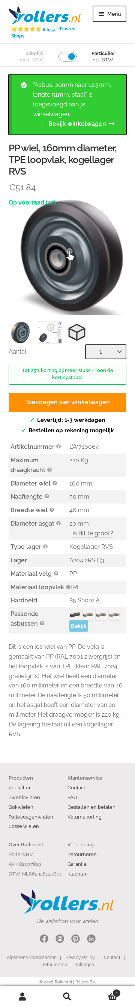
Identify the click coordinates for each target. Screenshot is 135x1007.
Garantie (77, 864)
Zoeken (67, 996)
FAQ (72, 797)
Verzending (81, 844)
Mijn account (22, 996)
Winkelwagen (103, 991)
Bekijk (79, 626)
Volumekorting (85, 817)
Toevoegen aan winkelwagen (67, 402)
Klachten (78, 874)
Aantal (17, 351)
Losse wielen (24, 826)
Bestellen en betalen (92, 807)
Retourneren (82, 854)
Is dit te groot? (92, 533)
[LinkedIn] (91, 940)
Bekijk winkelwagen (77, 123)
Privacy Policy (80, 957)
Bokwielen (21, 807)
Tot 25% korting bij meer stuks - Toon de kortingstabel (67, 374)
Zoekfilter (20, 787)
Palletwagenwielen (31, 817)
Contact (76, 787)
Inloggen (85, 964)
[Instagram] (60, 940)
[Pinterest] (75, 940)
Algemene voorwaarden (32, 957)
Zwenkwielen (24, 797)
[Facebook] (44, 940)
